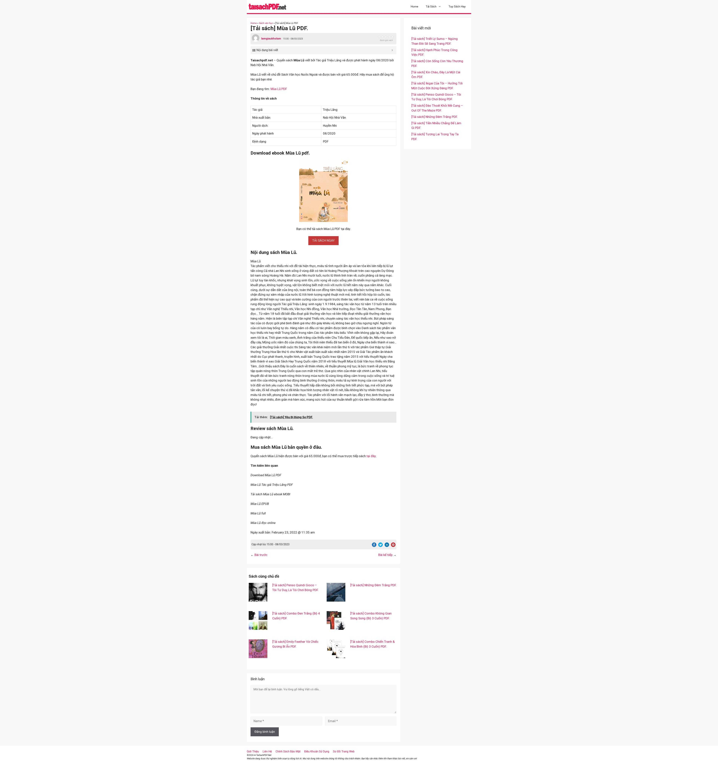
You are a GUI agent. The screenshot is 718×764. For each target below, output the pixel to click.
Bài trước (260, 555)
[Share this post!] (374, 546)
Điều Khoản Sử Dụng (316, 751)
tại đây (371, 456)
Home (414, 6)
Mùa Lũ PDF (279, 89)
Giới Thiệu (253, 751)
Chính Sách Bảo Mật (288, 751)
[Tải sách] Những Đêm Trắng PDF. (373, 585)
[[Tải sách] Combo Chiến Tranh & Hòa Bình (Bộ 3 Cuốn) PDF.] (336, 656)
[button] (323, 240)
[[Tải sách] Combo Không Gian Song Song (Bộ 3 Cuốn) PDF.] (336, 627)
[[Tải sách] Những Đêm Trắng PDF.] (336, 599)
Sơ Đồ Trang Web (344, 751)
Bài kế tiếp (385, 555)
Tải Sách (431, 6)
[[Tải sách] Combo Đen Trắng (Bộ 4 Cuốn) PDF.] (258, 627)
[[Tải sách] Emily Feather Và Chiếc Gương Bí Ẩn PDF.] (258, 656)
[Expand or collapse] (392, 50)
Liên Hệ (267, 751)
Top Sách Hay (457, 6)
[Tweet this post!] (380, 546)
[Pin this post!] (393, 546)
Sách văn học (266, 23)
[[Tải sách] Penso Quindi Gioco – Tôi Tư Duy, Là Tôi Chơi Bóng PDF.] (258, 599)
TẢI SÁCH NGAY (323, 240)
